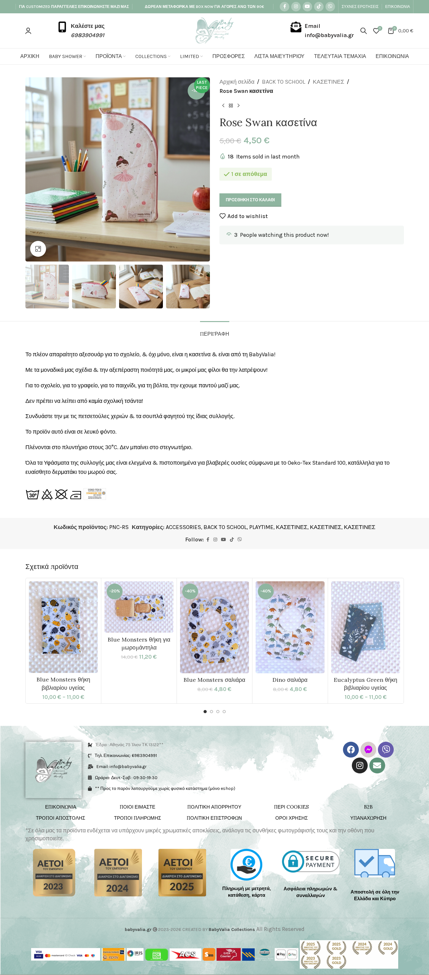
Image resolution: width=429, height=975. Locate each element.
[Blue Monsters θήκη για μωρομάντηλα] (138, 607)
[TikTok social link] (319, 6)
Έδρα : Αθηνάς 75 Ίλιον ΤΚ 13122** (130, 744)
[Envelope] (377, 765)
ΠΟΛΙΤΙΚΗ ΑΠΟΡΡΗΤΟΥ (214, 807)
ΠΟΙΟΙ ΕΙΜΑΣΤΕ (137, 807)
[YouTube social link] (307, 6)
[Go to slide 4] (224, 711)
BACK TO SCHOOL (283, 81)
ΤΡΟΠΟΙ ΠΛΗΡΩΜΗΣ (137, 818)
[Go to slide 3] (217, 711)
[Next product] (238, 106)
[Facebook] (351, 750)
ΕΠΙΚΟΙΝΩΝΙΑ (60, 807)
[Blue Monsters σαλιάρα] (214, 627)
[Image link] (54, 872)
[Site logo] (214, 30)
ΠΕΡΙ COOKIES (291, 807)
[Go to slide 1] (205, 711)
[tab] (214, 330)
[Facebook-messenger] (368, 750)
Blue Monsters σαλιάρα (214, 679)
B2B (368, 807)
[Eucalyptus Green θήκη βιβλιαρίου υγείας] (365, 627)
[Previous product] (223, 106)
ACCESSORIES (183, 527)
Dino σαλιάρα (289, 679)
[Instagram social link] (296, 6)
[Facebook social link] (284, 6)
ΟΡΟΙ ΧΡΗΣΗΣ (291, 818)
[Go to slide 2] (211, 711)
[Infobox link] (80, 31)
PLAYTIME (261, 527)
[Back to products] (231, 106)
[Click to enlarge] (38, 249)
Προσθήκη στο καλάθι (250, 199)
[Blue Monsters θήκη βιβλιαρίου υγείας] (63, 627)
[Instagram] (360, 765)
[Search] (363, 30)
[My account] (28, 30)
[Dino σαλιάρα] (290, 627)
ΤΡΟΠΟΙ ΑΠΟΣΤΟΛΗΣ (60, 818)
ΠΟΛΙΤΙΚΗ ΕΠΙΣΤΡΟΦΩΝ (214, 818)
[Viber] (386, 750)
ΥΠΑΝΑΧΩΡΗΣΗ (368, 818)
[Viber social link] (330, 6)
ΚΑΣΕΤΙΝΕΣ (328, 81)
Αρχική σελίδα (236, 81)
